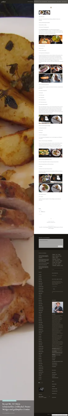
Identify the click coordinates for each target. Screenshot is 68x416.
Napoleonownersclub (55, 377)
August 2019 (40, 293)
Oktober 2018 (41, 310)
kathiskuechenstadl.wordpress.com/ (57, 352)
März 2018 (40, 320)
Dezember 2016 (41, 346)
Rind (56, 262)
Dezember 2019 (41, 286)
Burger (59, 254)
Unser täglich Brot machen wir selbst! (57, 361)
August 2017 (40, 332)
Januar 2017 (40, 344)
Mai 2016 (40, 358)
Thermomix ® (54, 265)
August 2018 (40, 312)
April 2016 (40, 360)
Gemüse (7, 400)
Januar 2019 (40, 305)
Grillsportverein (54, 374)
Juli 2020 (40, 274)
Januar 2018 (40, 324)
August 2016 (40, 353)
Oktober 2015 (41, 370)
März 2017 (40, 341)
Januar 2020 (40, 284)
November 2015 (41, 368)
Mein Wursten (36, 1)
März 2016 (40, 361)
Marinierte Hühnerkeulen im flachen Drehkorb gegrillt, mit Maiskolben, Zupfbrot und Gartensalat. (44, 260)
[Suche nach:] (57, 269)
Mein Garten (64, 1)
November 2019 (41, 288)
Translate (45, 397)
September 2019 (41, 291)
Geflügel (53, 257)
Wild (61, 265)
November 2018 (41, 308)
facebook (54, 397)
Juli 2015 (40, 375)
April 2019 (40, 300)
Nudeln (61, 260)
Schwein (14, 400)
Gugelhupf (53, 354)
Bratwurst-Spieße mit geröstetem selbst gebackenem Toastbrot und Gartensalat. (43, 267)
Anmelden (53, 386)
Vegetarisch (58, 265)
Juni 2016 (40, 356)
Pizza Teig (53, 262)
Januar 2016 (40, 365)
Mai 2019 (40, 298)
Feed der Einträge (54, 388)
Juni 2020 (40, 276)
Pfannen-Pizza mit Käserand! (43, 264)
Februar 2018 (40, 322)
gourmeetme (54, 356)
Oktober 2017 (41, 329)
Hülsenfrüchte (54, 259)
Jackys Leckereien (54, 364)
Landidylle (53, 359)
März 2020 (40, 281)
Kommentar (60, 246)
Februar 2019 (40, 303)
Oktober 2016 (41, 349)
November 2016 (41, 348)
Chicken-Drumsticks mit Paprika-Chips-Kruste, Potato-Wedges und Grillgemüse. (43, 256)
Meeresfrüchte (57, 260)
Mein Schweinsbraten (43, 1)
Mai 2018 (40, 317)
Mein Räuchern (30, 1)
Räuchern (59, 262)
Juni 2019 (40, 296)
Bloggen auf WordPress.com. (51, 414)
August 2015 (40, 373)
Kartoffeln (11, 400)
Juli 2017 (40, 334)
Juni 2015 (40, 377)
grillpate (4, 2)
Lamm (53, 260)
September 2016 (41, 351)
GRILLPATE (7, 413)
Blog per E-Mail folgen (57, 279)
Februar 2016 (40, 363)
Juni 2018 (40, 315)
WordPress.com (54, 393)
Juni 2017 (40, 336)
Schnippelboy (54, 366)
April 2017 (40, 339)
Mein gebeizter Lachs (52, 1)
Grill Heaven (59, 1)
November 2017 (41, 327)
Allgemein (4, 400)
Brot (56, 254)
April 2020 (40, 279)
